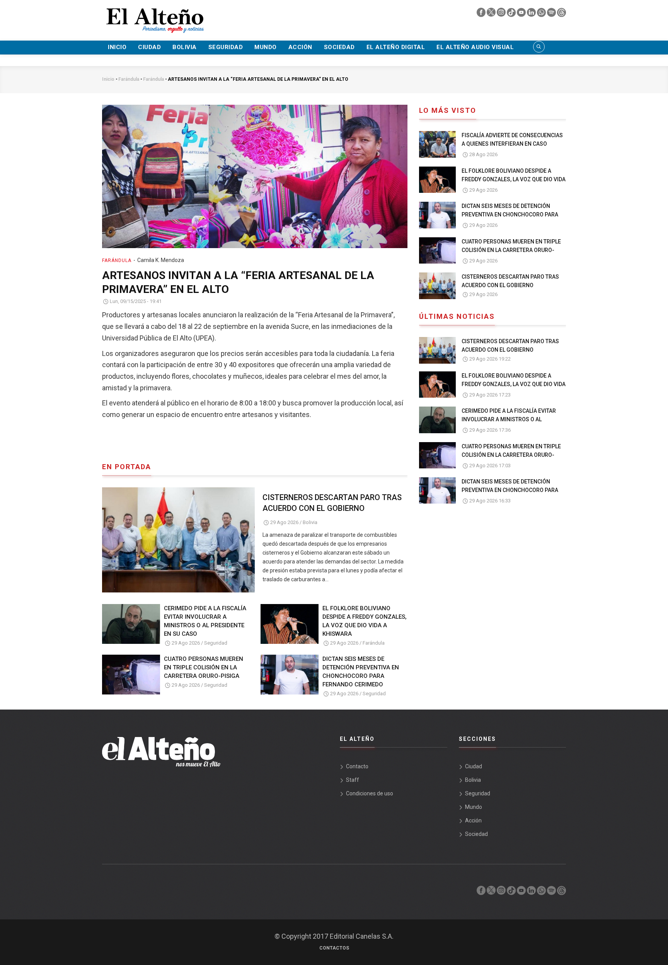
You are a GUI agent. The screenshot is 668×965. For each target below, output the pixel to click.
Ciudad (149, 47)
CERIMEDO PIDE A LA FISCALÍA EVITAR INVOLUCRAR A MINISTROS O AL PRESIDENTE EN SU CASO (205, 621)
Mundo (265, 47)
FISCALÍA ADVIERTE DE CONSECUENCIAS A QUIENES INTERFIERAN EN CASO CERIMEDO (512, 143)
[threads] (561, 14)
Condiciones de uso (369, 793)
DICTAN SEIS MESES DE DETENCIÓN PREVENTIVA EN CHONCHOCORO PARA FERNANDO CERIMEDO (360, 671)
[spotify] (552, 14)
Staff (352, 780)
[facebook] (482, 14)
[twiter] (492, 14)
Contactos (334, 948)
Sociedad (339, 47)
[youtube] (522, 14)
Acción (300, 47)
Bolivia (184, 47)
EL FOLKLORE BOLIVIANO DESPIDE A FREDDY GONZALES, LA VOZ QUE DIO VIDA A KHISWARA (364, 621)
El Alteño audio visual (475, 47)
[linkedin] (532, 14)
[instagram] (502, 14)
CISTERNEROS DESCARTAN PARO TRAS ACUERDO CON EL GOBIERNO (332, 503)
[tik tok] (512, 14)
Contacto (357, 766)
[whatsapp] (542, 14)
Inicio (117, 47)
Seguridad (225, 47)
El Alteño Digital (395, 47)
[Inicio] (154, 16)
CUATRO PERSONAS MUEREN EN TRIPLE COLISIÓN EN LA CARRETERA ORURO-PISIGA (203, 667)
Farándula (128, 79)
